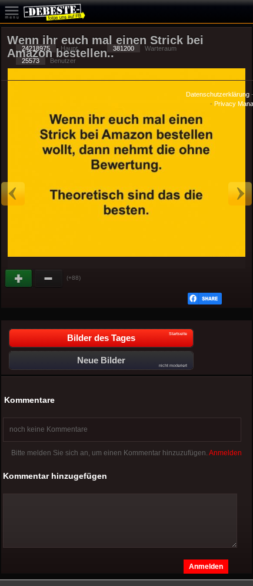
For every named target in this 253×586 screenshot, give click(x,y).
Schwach (49, 278)
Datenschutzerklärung (217, 94)
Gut (19, 278)
